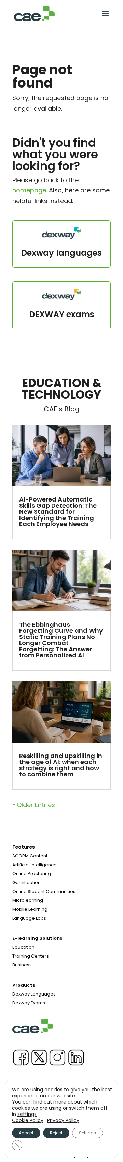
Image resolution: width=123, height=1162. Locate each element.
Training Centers (30, 956)
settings (27, 1114)
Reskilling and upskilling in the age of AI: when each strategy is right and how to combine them (60, 764)
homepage (29, 190)
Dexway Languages (34, 994)
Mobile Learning (29, 909)
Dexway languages (61, 252)
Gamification (26, 882)
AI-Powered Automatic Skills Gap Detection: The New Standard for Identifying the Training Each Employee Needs (58, 511)
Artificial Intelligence (34, 865)
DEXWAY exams (61, 314)
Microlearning (27, 900)
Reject (56, 1133)
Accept (26, 1133)
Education (23, 947)
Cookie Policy (27, 1120)
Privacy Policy (63, 1120)
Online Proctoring (31, 873)
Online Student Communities (44, 891)
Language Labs (29, 918)
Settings (87, 1133)
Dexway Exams (28, 1003)
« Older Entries (33, 805)
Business (22, 965)
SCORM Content (29, 856)
